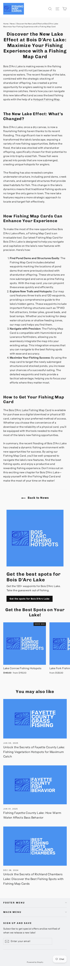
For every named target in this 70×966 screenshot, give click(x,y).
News (12, 24)
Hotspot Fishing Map (46, 99)
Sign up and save (17, 923)
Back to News (38, 498)
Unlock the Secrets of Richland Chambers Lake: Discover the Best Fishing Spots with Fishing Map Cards (33, 879)
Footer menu (14, 902)
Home (5, 24)
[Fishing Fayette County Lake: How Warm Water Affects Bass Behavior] (35, 784)
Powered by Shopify (35, 962)
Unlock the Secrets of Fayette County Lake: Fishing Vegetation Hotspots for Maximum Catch (34, 751)
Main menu (12, 912)
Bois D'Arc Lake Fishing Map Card (29, 410)
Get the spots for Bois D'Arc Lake (29, 598)
